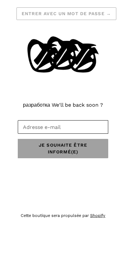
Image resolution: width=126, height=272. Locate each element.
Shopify (97, 215)
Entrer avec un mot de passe (66, 13)
